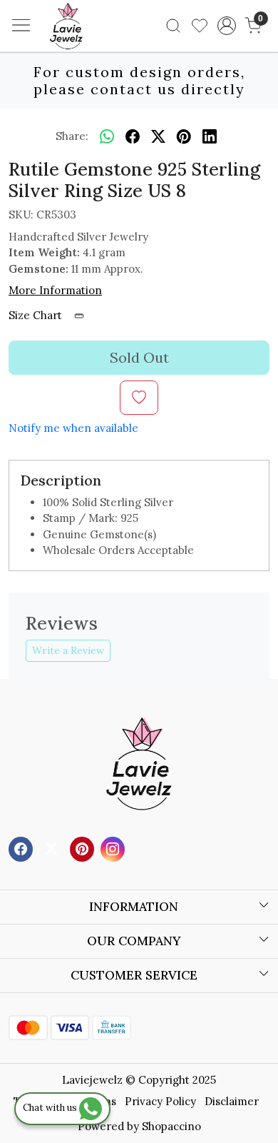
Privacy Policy (160, 1101)
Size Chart (37, 315)
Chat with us (51, 1108)
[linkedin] (209, 136)
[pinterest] (184, 136)
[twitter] (158, 136)
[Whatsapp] (107, 136)
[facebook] (132, 136)
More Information (55, 290)
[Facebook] (22, 848)
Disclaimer (232, 1101)
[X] (53, 848)
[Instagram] (114, 848)
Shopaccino (171, 1126)
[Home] (87, 47)
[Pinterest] (84, 848)
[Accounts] (226, 25)
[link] (173, 25)
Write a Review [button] (68, 650)
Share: (72, 136)
